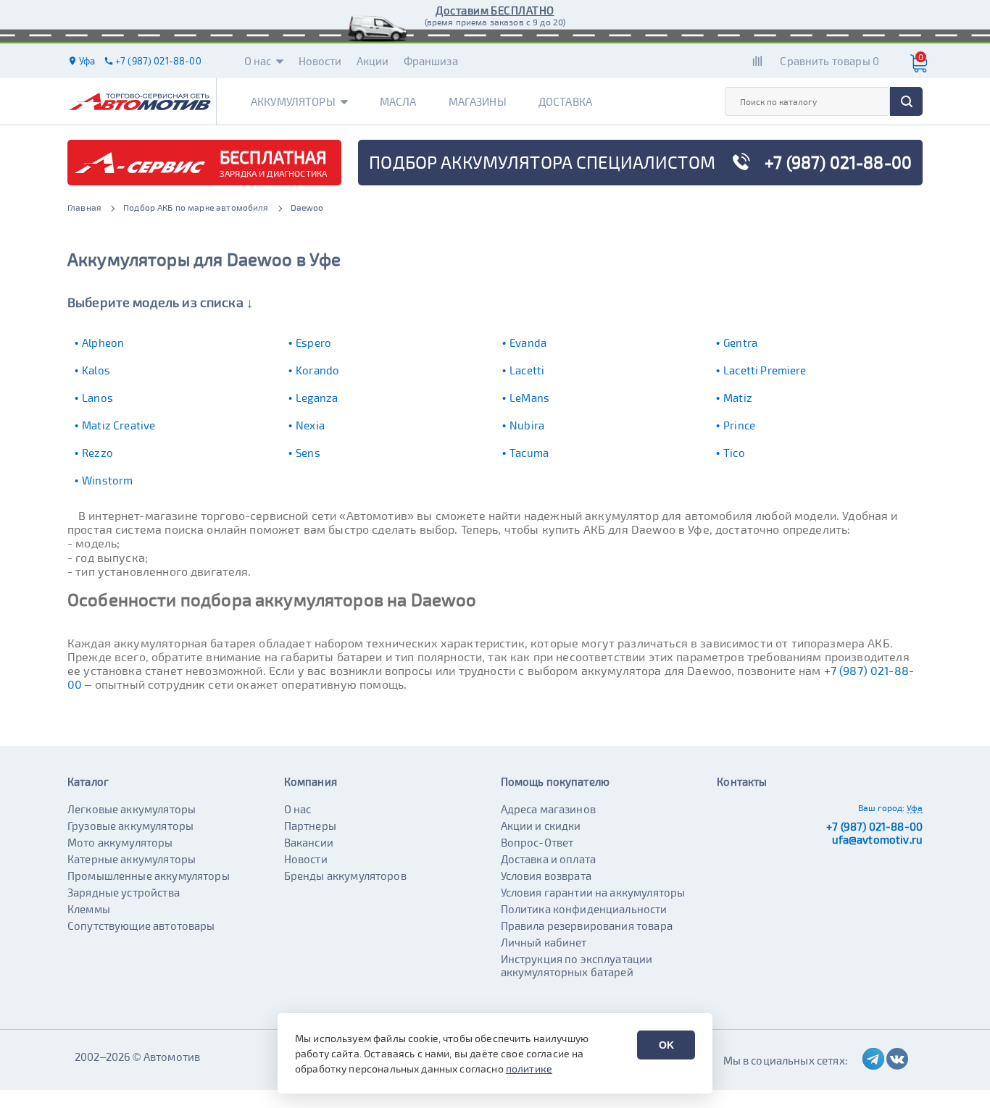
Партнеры (310, 825)
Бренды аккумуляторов (345, 875)
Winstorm (107, 480)
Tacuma (529, 452)
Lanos (97, 397)
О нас (258, 60)
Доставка (565, 101)
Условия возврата (546, 875)
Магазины (478, 101)
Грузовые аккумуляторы (130, 825)
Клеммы (88, 908)
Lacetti (526, 370)
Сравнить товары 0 (829, 60)
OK (666, 1045)
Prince (739, 425)
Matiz (737, 397)
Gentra (740, 342)
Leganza (317, 397)
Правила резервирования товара (587, 925)
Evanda (527, 342)
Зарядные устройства (123, 892)
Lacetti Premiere (764, 370)
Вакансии (308, 842)
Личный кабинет (544, 942)
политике (529, 1068)
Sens (308, 452)
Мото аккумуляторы (120, 842)
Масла (398, 101)
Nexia (310, 425)
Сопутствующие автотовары (141, 925)
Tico (734, 452)
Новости (320, 60)
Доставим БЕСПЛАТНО (495, 10)
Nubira (526, 425)
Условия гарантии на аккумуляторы (593, 892)
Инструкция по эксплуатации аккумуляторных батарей (577, 965)
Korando (317, 370)
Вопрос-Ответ (537, 842)
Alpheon (103, 342)
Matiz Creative (118, 425)
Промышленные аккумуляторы (148, 875)
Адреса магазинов (548, 808)
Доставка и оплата (548, 858)
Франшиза (431, 60)
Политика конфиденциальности (584, 908)
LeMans (529, 397)
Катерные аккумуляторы (131, 858)
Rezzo (97, 452)
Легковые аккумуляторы (131, 808)
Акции (373, 60)
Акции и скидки (541, 825)
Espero (313, 342)
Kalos (96, 370)
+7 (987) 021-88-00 (874, 826)
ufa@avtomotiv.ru (877, 839)
